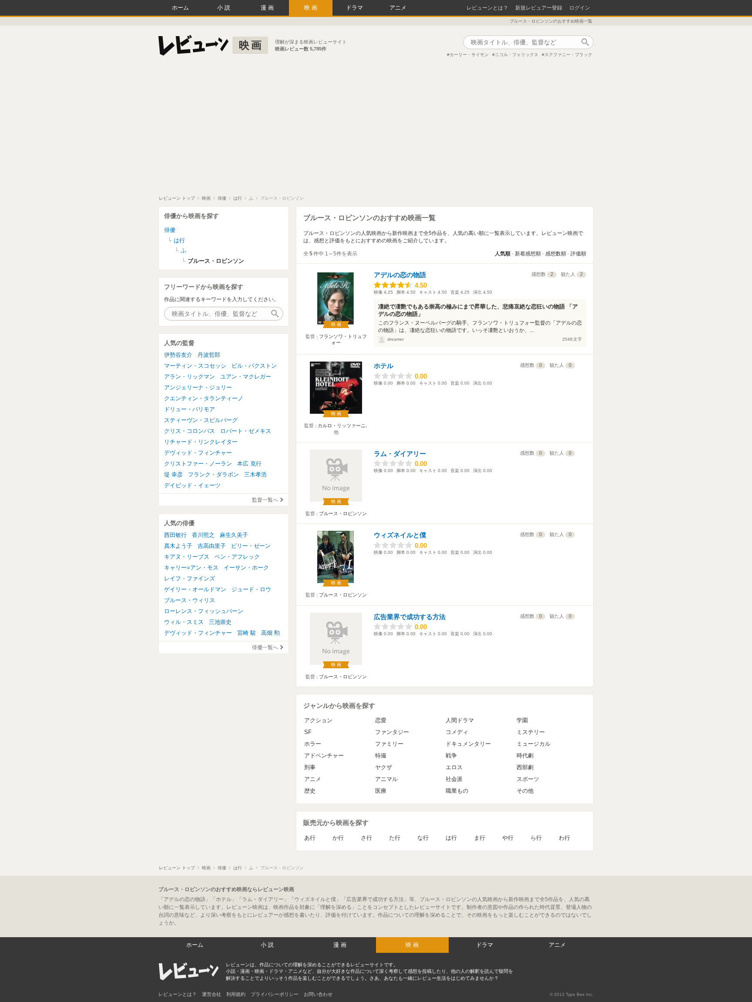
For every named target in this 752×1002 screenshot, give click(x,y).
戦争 (451, 755)
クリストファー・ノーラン (198, 463)
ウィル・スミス (184, 622)
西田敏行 (175, 535)
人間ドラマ (460, 720)
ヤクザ (383, 767)
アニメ (397, 7)
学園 (522, 720)
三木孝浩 (255, 474)
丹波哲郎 (209, 355)
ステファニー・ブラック (568, 54)
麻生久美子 (234, 535)
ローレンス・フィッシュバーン (203, 611)
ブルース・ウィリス (189, 600)
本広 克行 (249, 463)
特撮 (380, 755)
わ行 (564, 837)
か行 (338, 837)
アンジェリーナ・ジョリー (198, 387)
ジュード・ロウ (251, 589)
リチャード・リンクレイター (201, 442)
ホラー (312, 744)
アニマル (386, 779)
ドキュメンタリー (468, 744)
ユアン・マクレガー (245, 376)
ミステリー (531, 732)
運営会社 (211, 994)
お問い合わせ (318, 994)
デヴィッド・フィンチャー (198, 452)
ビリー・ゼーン (251, 546)
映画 (311, 7)
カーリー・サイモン (469, 54)
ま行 (479, 837)
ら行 (536, 837)
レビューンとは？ (487, 8)
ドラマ (354, 7)
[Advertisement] (376, 130)
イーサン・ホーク (246, 567)
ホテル (383, 365)
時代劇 (525, 755)
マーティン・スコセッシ (195, 365)
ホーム (180, 7)
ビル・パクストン (254, 365)
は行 (451, 837)
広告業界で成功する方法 (410, 616)
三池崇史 (220, 622)
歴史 (310, 791)
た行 (394, 837)
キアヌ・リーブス (186, 556)
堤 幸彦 (173, 474)
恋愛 (380, 720)
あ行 (310, 837)
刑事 (310, 767)
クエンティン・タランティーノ (203, 398)
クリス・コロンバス (189, 431)
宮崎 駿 (246, 633)
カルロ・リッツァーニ (342, 425)
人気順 (502, 254)
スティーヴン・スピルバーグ (201, 420)
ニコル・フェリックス (516, 54)
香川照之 (203, 535)
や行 (508, 837)
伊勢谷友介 (178, 355)
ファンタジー (392, 732)
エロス (454, 767)
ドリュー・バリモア (189, 409)
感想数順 (555, 254)
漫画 (268, 7)
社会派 (454, 779)
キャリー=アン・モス (191, 567)
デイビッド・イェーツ (192, 485)
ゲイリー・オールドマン (195, 589)
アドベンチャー (324, 755)
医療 (380, 791)
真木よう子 (178, 546)
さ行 (366, 837)
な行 (423, 837)
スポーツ (528, 779)
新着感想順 (528, 254)
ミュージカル (534, 744)
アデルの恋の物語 (400, 274)
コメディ (457, 732)
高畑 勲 (270, 633)
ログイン (579, 8)
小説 (224, 7)
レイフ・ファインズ (189, 578)
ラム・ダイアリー (400, 453)
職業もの (457, 791)
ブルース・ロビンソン (343, 513)
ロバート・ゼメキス (245, 431)
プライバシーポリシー (275, 994)
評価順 (578, 254)
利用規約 (235, 994)
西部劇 (525, 767)
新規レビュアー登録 (538, 8)
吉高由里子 (212, 546)
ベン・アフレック (237, 556)
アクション (318, 720)
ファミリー (389, 744)
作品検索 (585, 42)
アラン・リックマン (189, 376)
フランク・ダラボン (213, 474)
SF (308, 732)
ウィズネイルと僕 (400, 535)
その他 (525, 791)
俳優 (169, 230)
